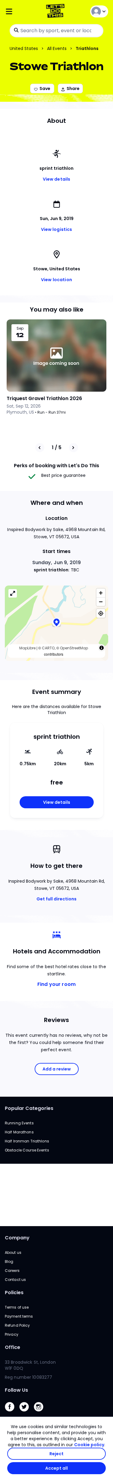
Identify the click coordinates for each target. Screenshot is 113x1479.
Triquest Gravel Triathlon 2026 (44, 398)
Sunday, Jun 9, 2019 (56, 562)
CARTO (48, 648)
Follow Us (16, 1390)
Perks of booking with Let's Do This (56, 465)
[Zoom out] (100, 601)
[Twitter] (26, 1412)
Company (17, 1237)
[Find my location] (100, 613)
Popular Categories (29, 1108)
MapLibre (27, 648)
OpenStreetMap (74, 648)
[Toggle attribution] (101, 647)
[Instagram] (41, 1412)
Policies (14, 1292)
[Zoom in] (100, 593)
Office (12, 1347)
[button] (56, 623)
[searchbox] (56, 30)
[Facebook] (12, 1412)
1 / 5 (56, 447)
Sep (20, 328)
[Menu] (22, 11)
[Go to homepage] (56, 11)
